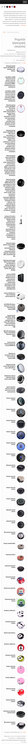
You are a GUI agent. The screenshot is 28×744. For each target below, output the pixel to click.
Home (4, 32)
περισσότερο (23, 25)
